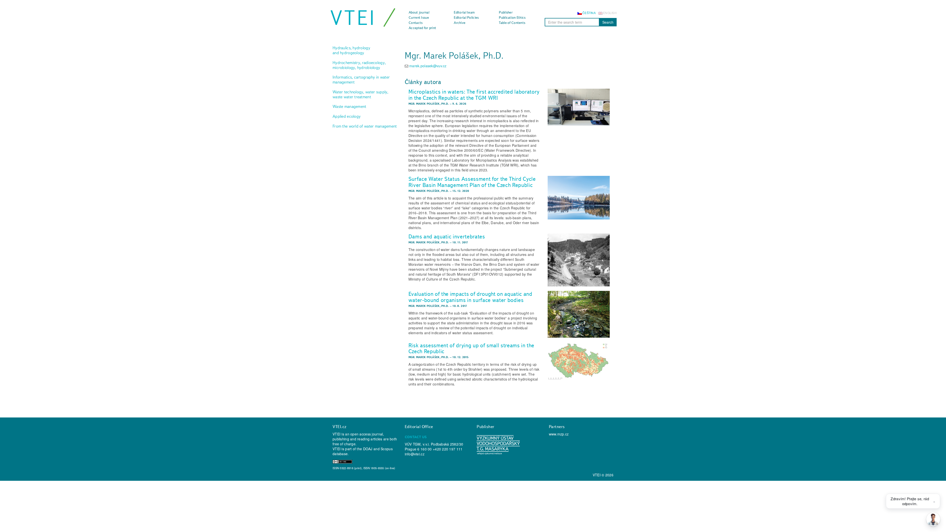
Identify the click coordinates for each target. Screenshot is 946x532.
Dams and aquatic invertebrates (446, 236)
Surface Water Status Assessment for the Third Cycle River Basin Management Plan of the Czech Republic (472, 181)
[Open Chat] (933, 519)
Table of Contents (512, 22)
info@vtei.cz (414, 453)
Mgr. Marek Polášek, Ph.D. (428, 103)
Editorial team (464, 12)
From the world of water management (365, 126)
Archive (459, 22)
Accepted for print (422, 28)
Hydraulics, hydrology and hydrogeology (351, 50)
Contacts (415, 22)
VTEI (353, 18)
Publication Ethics (512, 17)
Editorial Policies (466, 17)
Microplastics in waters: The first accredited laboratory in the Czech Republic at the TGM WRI (474, 94)
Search (607, 22)
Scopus (387, 448)
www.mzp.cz (559, 434)
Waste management (349, 106)
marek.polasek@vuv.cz (428, 65)
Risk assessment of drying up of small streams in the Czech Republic (471, 348)
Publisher (506, 12)
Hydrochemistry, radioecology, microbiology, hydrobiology (359, 65)
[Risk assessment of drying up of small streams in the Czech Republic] (579, 361)
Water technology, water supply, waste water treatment (361, 94)
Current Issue (419, 17)
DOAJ (367, 448)
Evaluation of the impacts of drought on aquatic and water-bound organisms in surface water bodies (470, 296)
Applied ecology (347, 116)
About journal (419, 12)
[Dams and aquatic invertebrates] (579, 259)
